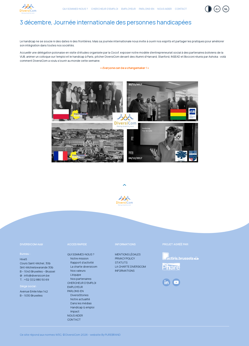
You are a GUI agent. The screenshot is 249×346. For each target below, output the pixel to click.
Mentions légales (127, 254)
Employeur (128, 8)
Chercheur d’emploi (81, 283)
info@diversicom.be (37, 275)
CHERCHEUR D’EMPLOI (104, 8)
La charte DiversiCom (130, 266)
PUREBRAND (113, 334)
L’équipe (75, 275)
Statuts (121, 262)
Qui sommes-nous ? (75, 8)
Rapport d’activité (82, 262)
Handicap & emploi (82, 307)
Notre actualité (80, 299)
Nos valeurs (78, 270)
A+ (217, 9)
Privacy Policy (125, 258)
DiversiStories (79, 295)
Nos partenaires (80, 279)
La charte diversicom (83, 266)
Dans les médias (81, 303)
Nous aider (164, 8)
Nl (226, 9)
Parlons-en (146, 8)
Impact (74, 311)
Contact (181, 8)
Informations (124, 270)
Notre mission (79, 258)
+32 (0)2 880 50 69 (36, 279)
